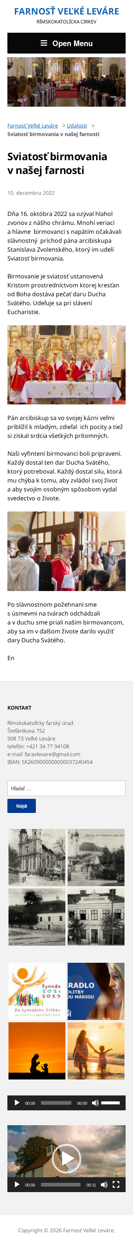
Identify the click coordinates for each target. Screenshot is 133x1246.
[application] (66, 1102)
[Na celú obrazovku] (116, 1184)
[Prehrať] (17, 1103)
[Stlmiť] (95, 1103)
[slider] (111, 1102)
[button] (66, 1159)
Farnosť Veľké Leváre (66, 11)
